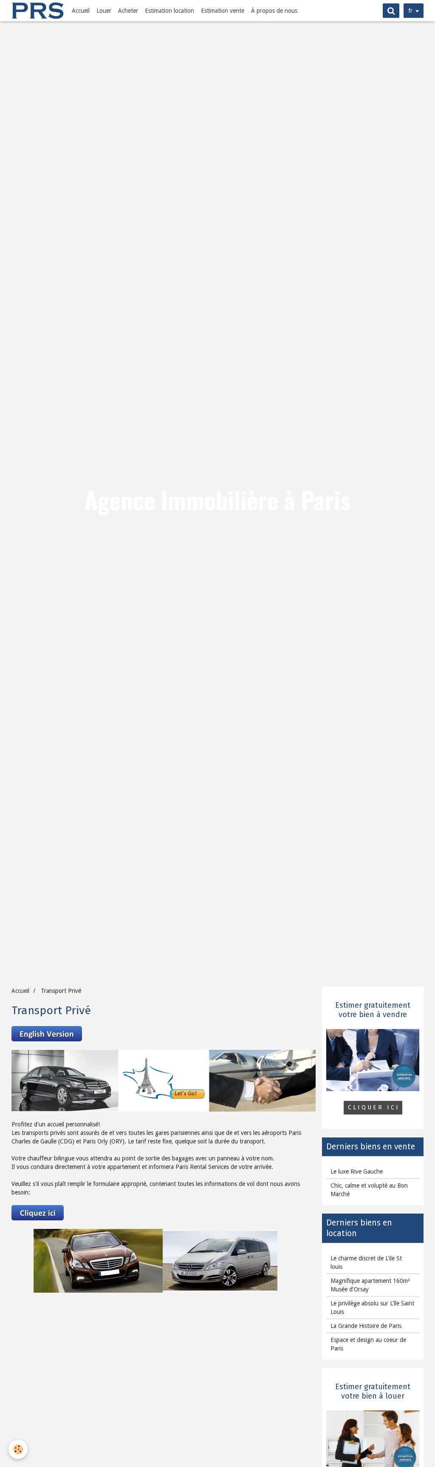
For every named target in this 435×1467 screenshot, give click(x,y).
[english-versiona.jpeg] (46, 1033)
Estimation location (169, 10)
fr (410, 10)
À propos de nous (274, 10)
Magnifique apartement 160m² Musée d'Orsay (370, 1285)
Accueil (81, 10)
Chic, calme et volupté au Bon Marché (369, 1189)
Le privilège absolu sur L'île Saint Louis (372, 1307)
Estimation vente (222, 10)
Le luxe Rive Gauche (356, 1171)
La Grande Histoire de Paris (365, 1325)
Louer (103, 10)
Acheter (128, 10)
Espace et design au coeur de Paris (368, 1344)
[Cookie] (18, 1449)
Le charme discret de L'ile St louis (366, 1262)
